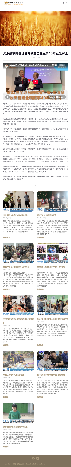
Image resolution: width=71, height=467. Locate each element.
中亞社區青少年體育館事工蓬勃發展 (15, 215)
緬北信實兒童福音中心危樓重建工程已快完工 (52, 319)
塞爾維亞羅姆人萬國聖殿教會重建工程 (16, 267)
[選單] (63, 3)
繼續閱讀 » (6, 237)
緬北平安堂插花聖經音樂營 (46, 215)
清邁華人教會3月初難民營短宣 (13, 375)
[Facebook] (33, 458)
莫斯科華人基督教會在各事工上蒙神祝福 (51, 267)
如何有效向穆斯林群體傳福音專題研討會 (51, 375)
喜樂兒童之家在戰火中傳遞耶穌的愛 (15, 427)
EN (66, 3)
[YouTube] (37, 458)
